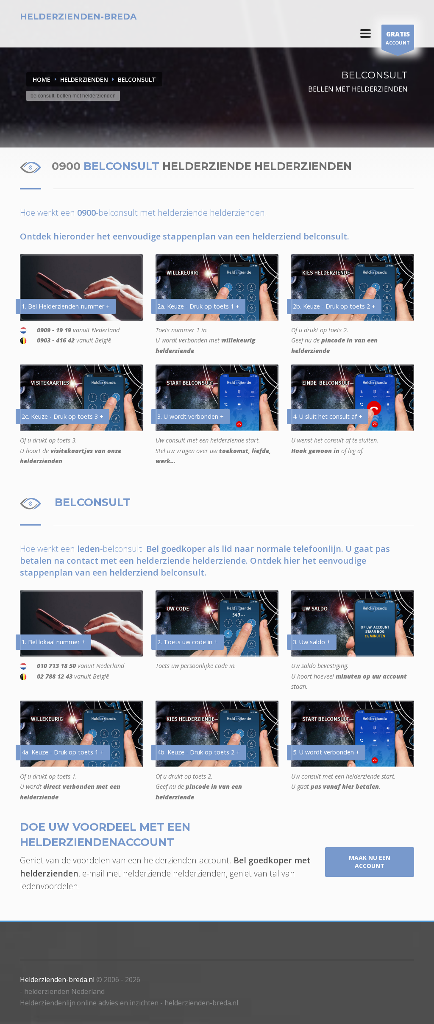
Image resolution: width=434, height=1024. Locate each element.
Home (41, 79)
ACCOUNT (398, 38)
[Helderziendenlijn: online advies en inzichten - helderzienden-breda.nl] (365, 33)
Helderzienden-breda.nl (57, 979)
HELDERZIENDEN (84, 79)
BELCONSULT (137, 79)
